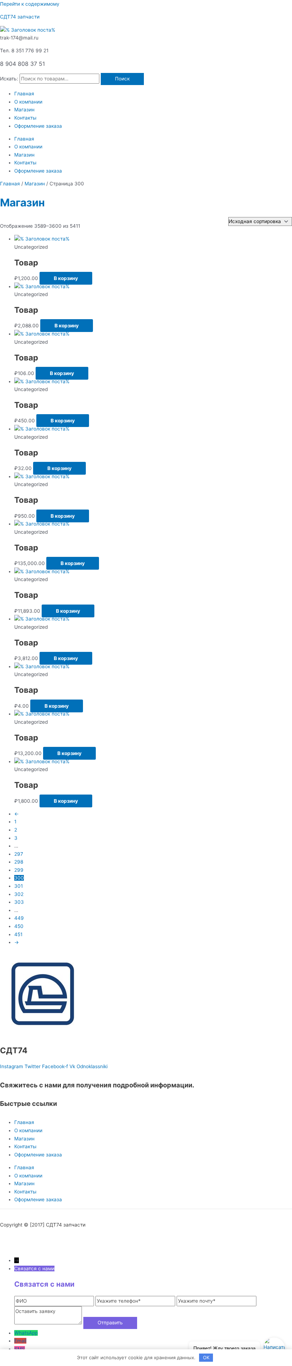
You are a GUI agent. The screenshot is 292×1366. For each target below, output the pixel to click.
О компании (28, 102)
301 (18, 886)
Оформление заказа (38, 126)
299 (19, 870)
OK (206, 1357)
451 (18, 934)
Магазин (24, 109)
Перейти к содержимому (29, 4)
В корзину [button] (66, 278)
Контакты (25, 118)
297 (18, 854)
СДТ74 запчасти (20, 17)
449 (19, 918)
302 (19, 894)
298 (18, 862)
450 (19, 926)
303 (19, 902)
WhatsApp (26, 1333)
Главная (24, 93)
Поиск (122, 78)
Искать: (9, 78)
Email (20, 1341)
